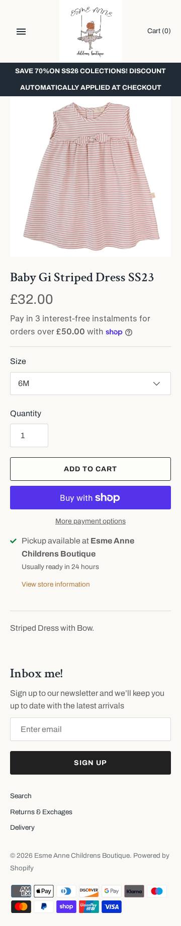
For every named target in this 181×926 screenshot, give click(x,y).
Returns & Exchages (41, 812)
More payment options (90, 521)
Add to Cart (90, 469)
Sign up (90, 763)
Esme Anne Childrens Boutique (82, 855)
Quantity (25, 413)
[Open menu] (21, 32)
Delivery (22, 827)
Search (21, 796)
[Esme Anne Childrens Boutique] (90, 31)
